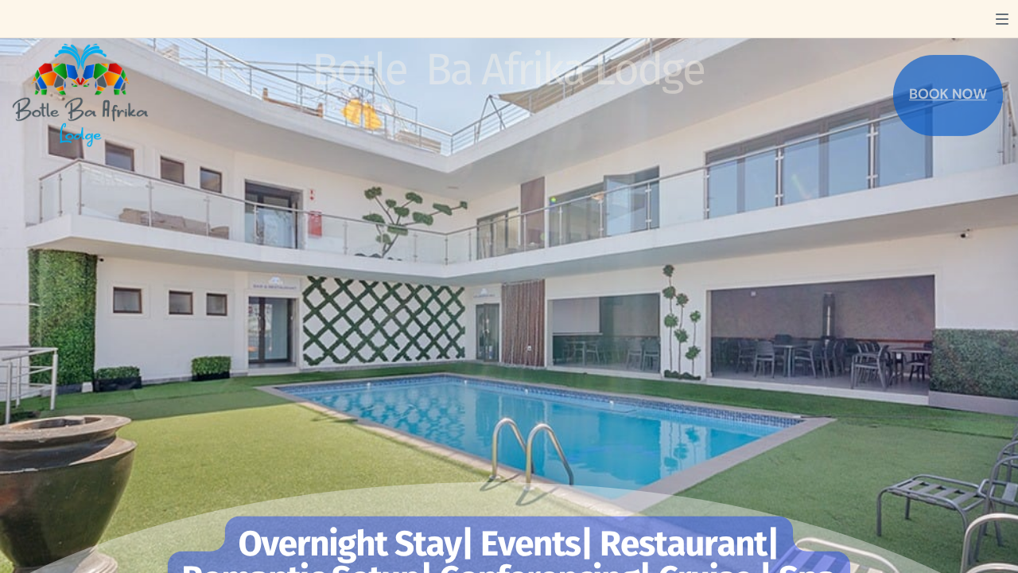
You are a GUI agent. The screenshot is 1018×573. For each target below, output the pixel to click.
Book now (948, 94)
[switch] (1002, 19)
